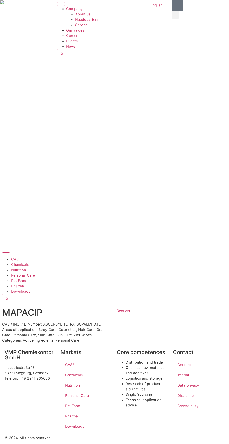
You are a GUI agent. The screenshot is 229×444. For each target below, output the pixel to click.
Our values (75, 30)
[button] (175, 15)
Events (72, 41)
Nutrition (18, 270)
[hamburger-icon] (61, 4)
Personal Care (23, 275)
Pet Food (18, 280)
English (156, 5)
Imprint (183, 375)
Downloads (20, 291)
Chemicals (20, 264)
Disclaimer (186, 395)
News (71, 46)
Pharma (17, 286)
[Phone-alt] (177, 5)
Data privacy (188, 385)
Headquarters (86, 19)
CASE (16, 259)
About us (82, 14)
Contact (184, 364)
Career (72, 35)
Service (81, 25)
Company (74, 8)
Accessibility (188, 406)
